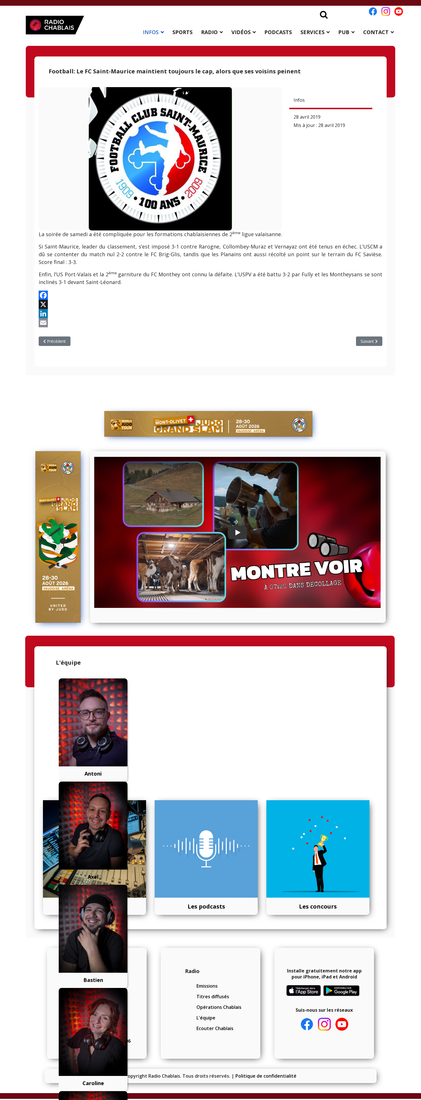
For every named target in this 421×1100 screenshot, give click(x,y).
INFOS (151, 32)
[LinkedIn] (210, 313)
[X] (210, 304)
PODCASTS (278, 32)
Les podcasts (206, 906)
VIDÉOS (241, 32)
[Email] (210, 322)
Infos (299, 100)
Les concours (318, 906)
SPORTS (182, 32)
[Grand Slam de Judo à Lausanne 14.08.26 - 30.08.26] (208, 424)
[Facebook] (210, 295)
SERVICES (312, 32)
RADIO (209, 32)
